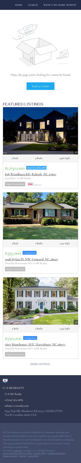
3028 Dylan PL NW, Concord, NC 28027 (31, 259)
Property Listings (10, 455)
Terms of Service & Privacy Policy (18, 453)
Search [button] (33, 5)
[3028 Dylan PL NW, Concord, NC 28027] (40, 216)
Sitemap (22, 455)
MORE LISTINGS (40, 364)
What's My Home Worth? (60, 5)
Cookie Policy (40, 453)
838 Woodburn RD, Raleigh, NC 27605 (30, 174)
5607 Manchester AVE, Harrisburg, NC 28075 (35, 344)
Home (18, 5)
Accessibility (33, 455)
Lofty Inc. (18, 450)
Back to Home (40, 86)
